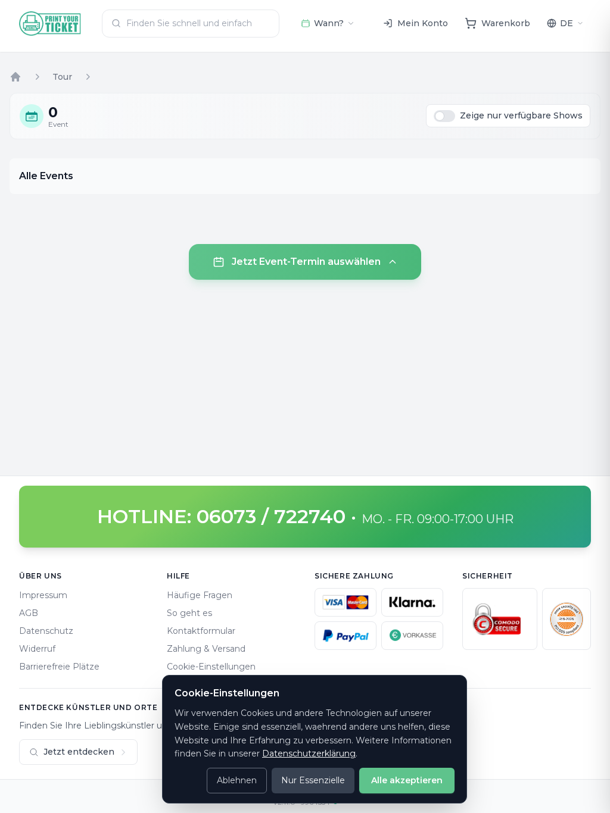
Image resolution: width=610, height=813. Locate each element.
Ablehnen (237, 780)
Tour (62, 76)
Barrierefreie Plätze (59, 666)
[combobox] (190, 23)
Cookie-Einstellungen (211, 666)
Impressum (43, 595)
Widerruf (37, 648)
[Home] (15, 77)
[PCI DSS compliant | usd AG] (566, 619)
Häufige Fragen (199, 595)
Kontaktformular (201, 631)
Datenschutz (46, 631)
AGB (28, 613)
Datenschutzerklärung (309, 753)
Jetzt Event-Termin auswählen (306, 261)
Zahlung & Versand (206, 648)
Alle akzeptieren (407, 780)
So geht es (189, 613)
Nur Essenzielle (313, 780)
